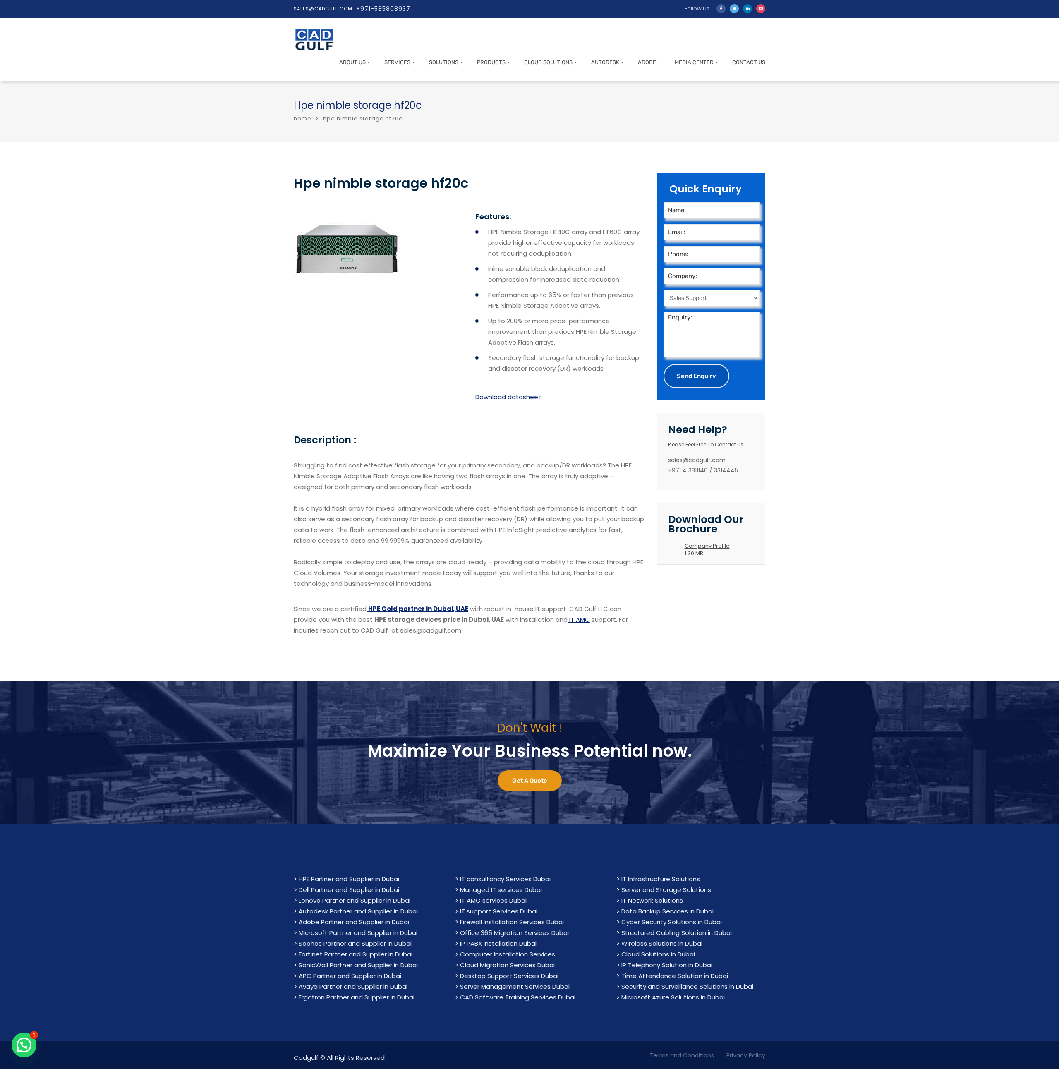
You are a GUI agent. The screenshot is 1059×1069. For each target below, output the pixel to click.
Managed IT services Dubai (501, 889)
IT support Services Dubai (498, 911)
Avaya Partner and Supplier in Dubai (353, 986)
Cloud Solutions (548, 62)
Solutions (443, 62)
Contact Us (748, 62)
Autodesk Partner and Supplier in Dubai (358, 911)
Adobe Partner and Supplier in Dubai (354, 922)
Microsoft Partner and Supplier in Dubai (358, 932)
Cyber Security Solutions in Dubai (671, 922)
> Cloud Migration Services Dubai (505, 965)
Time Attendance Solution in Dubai (674, 975)
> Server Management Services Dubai (512, 986)
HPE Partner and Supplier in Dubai (349, 879)
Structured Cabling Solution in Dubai (676, 932)
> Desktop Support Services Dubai (506, 975)
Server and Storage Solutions (666, 889)
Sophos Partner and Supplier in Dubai (355, 943)
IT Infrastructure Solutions (660, 879)
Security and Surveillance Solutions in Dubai (687, 986)
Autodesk (605, 62)
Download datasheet (508, 397)
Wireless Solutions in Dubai (661, 943)
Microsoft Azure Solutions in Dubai (673, 997)
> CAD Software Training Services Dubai (515, 997)
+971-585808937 (383, 9)
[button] (24, 1045)
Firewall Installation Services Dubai (512, 922)
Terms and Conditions (682, 1055)
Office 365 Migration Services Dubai (514, 932)
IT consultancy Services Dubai (505, 879)
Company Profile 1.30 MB (707, 549)
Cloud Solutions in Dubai (658, 954)
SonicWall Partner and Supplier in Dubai (358, 965)
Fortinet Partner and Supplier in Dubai (355, 954)
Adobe (647, 62)
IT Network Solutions (652, 900)
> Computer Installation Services (505, 954)
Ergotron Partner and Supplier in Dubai (356, 997)
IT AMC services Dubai (493, 900)
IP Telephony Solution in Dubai (666, 965)
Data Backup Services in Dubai (667, 911)
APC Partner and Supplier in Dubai (350, 975)
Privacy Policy (745, 1055)
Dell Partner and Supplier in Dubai (349, 889)
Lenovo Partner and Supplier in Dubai (354, 900)
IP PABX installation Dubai (498, 943)
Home (302, 118)
